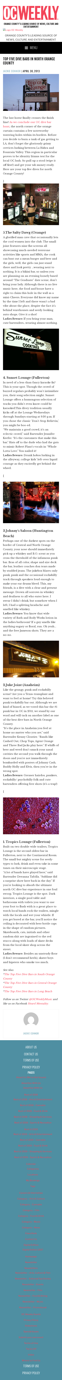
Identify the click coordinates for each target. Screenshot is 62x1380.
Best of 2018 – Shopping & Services (33, 1117)
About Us (31, 1047)
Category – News (31, 1227)
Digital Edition (31, 1245)
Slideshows (31, 1325)
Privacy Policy (31, 1067)
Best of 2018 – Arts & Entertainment (33, 1099)
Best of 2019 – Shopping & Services (33, 1151)
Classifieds (31, 1233)
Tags (32, 1186)
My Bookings (33, 1180)
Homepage (31, 1256)
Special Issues (31, 1331)
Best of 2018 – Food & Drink (33, 1111)
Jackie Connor (12, 71)
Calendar (31, 1164)
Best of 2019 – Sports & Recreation (32, 1157)
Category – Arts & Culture (31, 1198)
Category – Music (31, 1221)
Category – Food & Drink (31, 1216)
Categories (33, 1169)
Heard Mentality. (38, 1003)
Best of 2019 (31, 1129)
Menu (33, 47)
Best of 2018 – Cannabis (33, 1105)
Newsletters (31, 1268)
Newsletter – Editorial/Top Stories (33, 1278)
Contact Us (31, 1054)
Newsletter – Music (33, 1301)
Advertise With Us (31, 1083)
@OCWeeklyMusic (40, 999)
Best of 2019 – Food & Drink (33, 1145)
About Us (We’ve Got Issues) (31, 1077)
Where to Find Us (31, 1360)
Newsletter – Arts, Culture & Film (32, 1273)
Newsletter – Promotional (32, 1307)
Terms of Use (31, 1060)
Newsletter (31, 1262)
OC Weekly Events (31, 1314)
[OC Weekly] (13, 30)
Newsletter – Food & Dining (32, 1296)
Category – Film (31, 1210)
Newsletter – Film (32, 1290)
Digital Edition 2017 (33, 1249)
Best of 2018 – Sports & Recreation (32, 1122)
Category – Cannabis (31, 1204)
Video (31, 1354)
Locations (33, 1174)
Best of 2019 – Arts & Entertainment (33, 1134)
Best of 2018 (31, 1094)
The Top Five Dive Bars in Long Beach (28, 991)
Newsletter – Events (32, 1284)
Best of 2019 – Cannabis (33, 1140)
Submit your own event (31, 1337)
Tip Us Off (31, 1349)
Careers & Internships (31, 1193)
